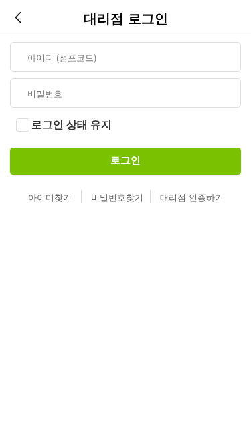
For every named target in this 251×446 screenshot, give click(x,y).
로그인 (125, 160)
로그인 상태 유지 (71, 124)
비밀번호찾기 (117, 197)
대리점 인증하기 (192, 197)
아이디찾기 (50, 197)
